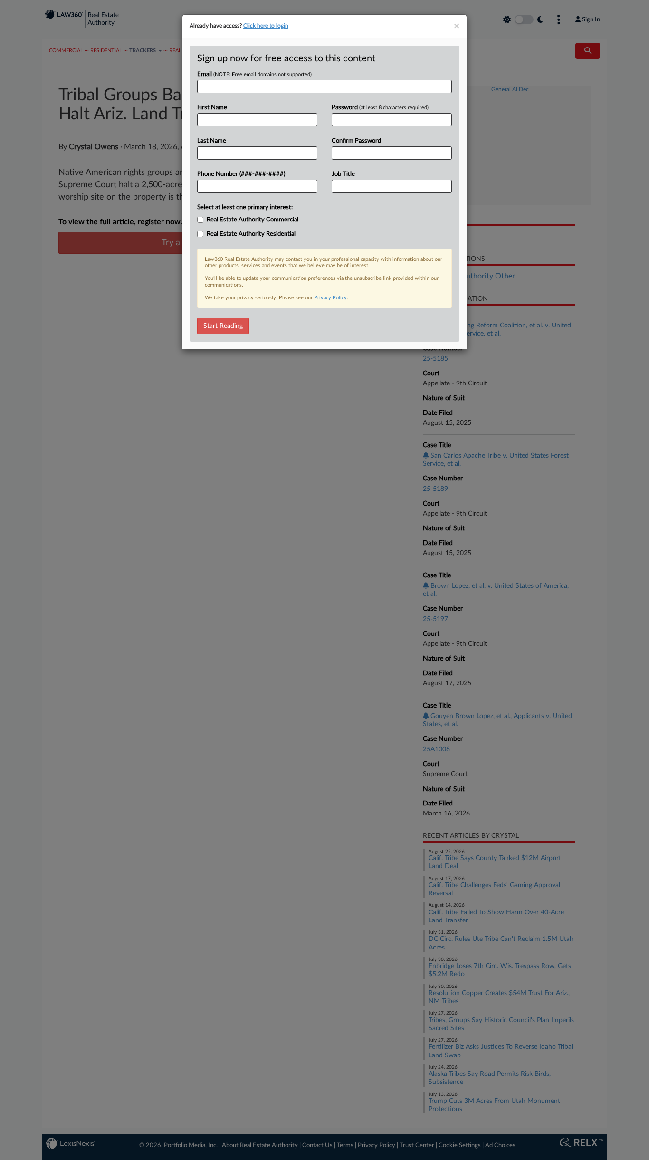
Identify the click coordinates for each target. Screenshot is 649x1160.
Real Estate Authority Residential (251, 234)
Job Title (343, 174)
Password (380, 108)
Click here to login (265, 26)
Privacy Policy (330, 297)
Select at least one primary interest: (245, 207)
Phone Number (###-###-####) (241, 174)
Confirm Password (356, 141)
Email (254, 74)
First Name (212, 108)
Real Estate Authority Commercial (252, 220)
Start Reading (223, 326)
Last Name (211, 141)
